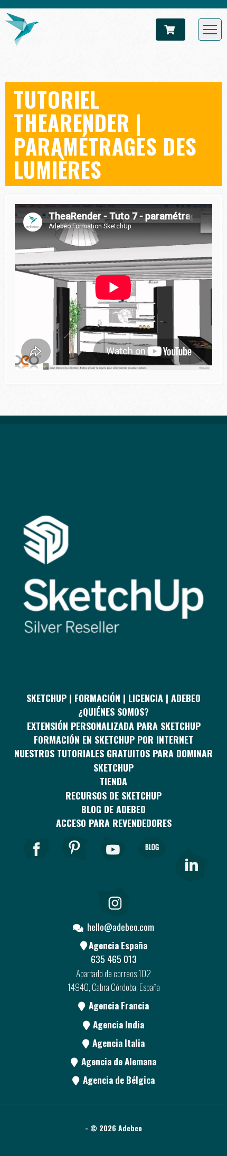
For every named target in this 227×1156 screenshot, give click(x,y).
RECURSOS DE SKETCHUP (113, 795)
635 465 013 (114, 959)
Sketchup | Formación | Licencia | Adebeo (113, 698)
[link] (190, 863)
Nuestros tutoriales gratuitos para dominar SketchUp (113, 760)
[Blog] (152, 863)
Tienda (113, 781)
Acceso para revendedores (114, 823)
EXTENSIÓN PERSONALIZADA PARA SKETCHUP (114, 726)
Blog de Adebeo (113, 809)
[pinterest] (74, 863)
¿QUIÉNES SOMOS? (113, 711)
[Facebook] (36, 863)
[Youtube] (113, 863)
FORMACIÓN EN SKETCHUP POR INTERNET (113, 739)
